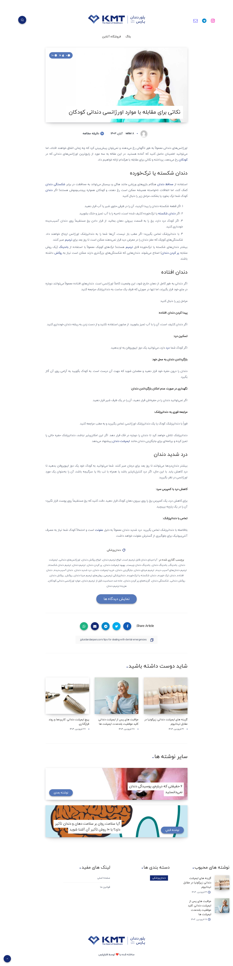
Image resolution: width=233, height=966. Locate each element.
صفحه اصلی (103, 878)
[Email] (195, 20)
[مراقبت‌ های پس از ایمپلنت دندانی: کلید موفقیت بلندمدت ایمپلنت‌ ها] (222, 905)
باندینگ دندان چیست (138, 565)
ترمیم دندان (79, 565)
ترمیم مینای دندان (144, 570)
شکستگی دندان (56, 184)
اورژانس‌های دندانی (69, 560)
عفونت (99, 530)
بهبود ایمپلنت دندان (114, 565)
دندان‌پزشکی (114, 550)
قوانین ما (105, 887)
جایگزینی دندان (124, 570)
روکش (58, 253)
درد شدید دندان (83, 570)
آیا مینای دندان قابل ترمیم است (140, 560)
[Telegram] (204, 20)
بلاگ (128, 36)
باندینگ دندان (159, 565)
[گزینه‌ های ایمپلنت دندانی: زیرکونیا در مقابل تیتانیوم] (222, 882)
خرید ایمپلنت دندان (103, 570)
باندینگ (63, 247)
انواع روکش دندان (91, 560)
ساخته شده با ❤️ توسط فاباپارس (116, 954)
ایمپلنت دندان (121, 441)
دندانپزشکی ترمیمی (115, 575)
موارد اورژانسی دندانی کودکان (64, 581)
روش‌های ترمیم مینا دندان (88, 575)
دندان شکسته (166, 214)
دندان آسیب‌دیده (63, 570)
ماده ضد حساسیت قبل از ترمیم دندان (102, 581)
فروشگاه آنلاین (111, 36)
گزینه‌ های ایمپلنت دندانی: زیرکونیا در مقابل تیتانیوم (197, 882)
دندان (49, 190)
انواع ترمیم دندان (112, 560)
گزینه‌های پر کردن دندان (137, 581)
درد (168, 348)
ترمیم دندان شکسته (59, 565)
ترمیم (68, 240)
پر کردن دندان (171, 253)
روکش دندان (57, 575)
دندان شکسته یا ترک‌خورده (141, 575)
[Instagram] (212, 20)
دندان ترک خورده (167, 575)
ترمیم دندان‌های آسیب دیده (171, 570)
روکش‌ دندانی (177, 581)
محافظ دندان (165, 184)
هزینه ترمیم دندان (116, 586)
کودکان (183, 160)
